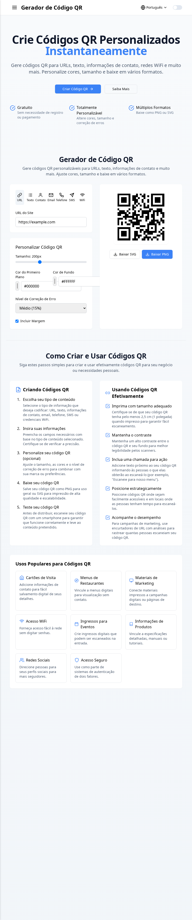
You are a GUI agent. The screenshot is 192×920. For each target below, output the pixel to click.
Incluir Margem (32, 321)
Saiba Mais (120, 89)
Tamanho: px (28, 256)
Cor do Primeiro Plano (27, 274)
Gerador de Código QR (51, 7)
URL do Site (24, 213)
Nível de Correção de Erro (35, 299)
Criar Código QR (75, 89)
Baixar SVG (127, 254)
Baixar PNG (160, 254)
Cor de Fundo (63, 272)
